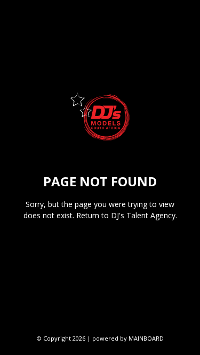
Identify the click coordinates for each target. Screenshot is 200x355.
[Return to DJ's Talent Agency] (100, 116)
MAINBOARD (146, 338)
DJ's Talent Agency (143, 215)
